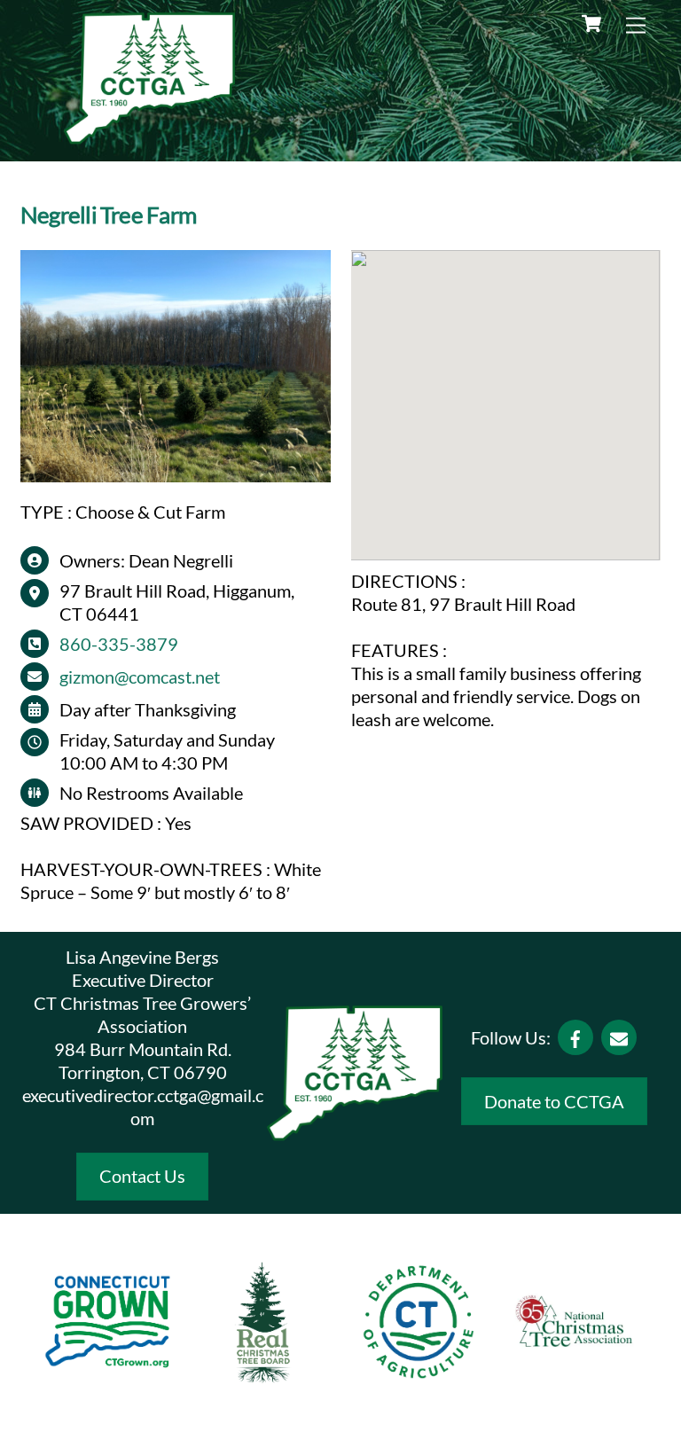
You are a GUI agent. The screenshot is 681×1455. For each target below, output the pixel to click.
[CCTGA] (150, 139)
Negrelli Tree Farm (108, 214)
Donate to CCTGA (554, 1101)
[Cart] (591, 24)
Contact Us (142, 1175)
